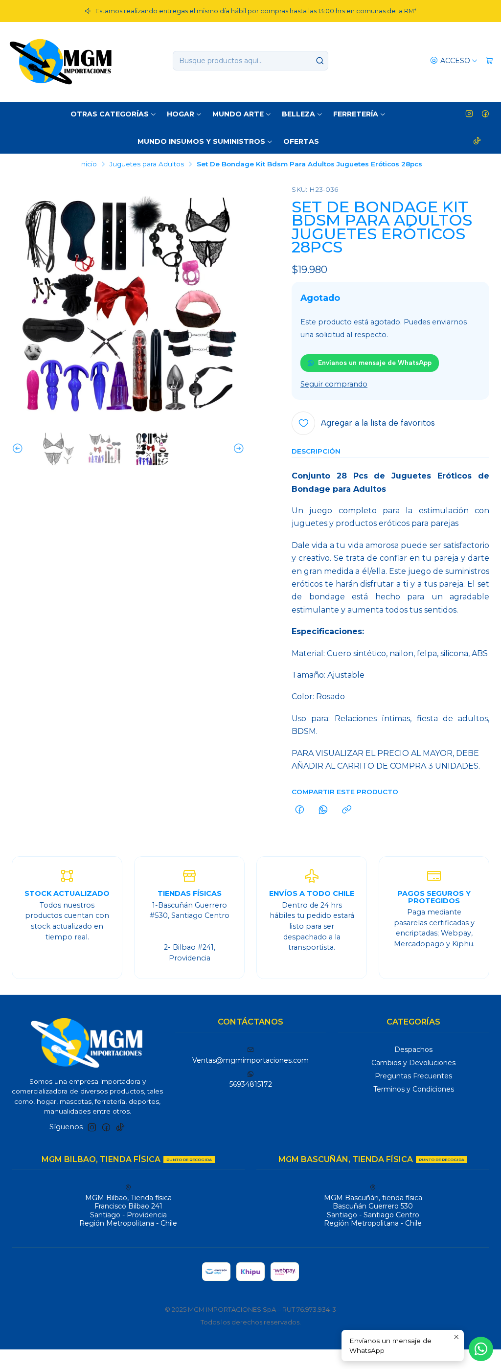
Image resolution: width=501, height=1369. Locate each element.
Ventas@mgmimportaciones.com (250, 1060)
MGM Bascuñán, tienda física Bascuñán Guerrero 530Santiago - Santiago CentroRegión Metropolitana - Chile (373, 1210)
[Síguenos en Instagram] (469, 114)
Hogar (180, 114)
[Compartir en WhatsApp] (323, 810)
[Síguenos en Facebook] (485, 114)
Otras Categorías (109, 114)
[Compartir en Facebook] (300, 810)
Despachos (413, 1049)
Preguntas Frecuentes (413, 1076)
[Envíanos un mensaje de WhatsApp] (481, 1349)
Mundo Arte (238, 114)
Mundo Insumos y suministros (201, 141)
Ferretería (355, 114)
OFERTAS (301, 141)
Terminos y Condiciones (413, 1089)
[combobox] (250, 60)
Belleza (298, 114)
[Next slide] (237, 449)
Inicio (88, 164)
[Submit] (320, 60)
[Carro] (489, 61)
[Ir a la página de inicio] (60, 60)
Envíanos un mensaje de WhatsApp (375, 362)
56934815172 (250, 1084)
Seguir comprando (333, 384)
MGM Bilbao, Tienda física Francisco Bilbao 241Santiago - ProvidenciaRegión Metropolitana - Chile (128, 1210)
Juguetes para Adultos (147, 164)
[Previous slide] (19, 449)
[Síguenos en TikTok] (477, 141)
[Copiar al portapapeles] (347, 810)
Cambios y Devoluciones (413, 1062)
